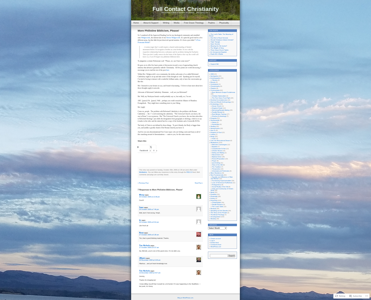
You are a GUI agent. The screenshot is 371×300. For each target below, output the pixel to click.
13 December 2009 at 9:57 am (149, 273)
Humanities (215, 124)
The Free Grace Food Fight (221, 98)
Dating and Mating (218, 152)
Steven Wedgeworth (173, 38)
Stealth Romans (217, 204)
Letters (213, 134)
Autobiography (215, 78)
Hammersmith (215, 120)
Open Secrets (215, 44)
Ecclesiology (215, 104)
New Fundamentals (217, 175)
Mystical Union (217, 157)
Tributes (214, 80)
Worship (213, 218)
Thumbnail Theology (217, 214)
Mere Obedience (216, 173)
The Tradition (216, 167)
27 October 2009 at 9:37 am (149, 247)
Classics (213, 88)
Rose (141, 233)
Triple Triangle (215, 42)
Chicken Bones (217, 150)
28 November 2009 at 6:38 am (149, 260)
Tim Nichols (144, 245)
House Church (217, 106)
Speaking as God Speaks (219, 210)
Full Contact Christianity (185, 9)
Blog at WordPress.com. (186, 298)
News (212, 192)
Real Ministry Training (219, 114)
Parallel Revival (217, 112)
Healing (213, 126)
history (214, 122)
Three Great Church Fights (219, 50)
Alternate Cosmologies (219, 144)
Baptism (214, 146)
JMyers (142, 258)
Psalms (211, 23)
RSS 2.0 (189, 172)
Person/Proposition (218, 159)
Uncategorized (215, 216)
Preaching (214, 200)
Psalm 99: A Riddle (217, 54)
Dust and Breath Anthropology (221, 102)
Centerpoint (214, 84)
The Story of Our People (219, 212)
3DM (212, 74)
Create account (216, 238)
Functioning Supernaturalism (221, 180)
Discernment (216, 155)
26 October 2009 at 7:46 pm (149, 209)
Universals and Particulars (220, 171)
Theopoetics (216, 169)
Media (176, 23)
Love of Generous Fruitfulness (222, 182)
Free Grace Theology (194, 23)
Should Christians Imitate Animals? (222, 40)
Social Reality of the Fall (220, 186)
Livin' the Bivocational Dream (220, 140)
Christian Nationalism (219, 96)
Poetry (213, 198)
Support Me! (215, 64)
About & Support (150, 23)
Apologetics (214, 76)
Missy (141, 195)
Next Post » (199, 183)
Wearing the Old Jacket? (219, 46)
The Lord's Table (217, 206)
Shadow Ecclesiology (219, 116)
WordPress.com (216, 246)
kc (140, 220)
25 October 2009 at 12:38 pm (149, 197)
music (214, 138)
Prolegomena (216, 184)
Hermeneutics (215, 128)
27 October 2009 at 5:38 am (149, 235)
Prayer (214, 161)
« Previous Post (143, 183)
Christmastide (216, 202)
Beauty (213, 82)
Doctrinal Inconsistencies (219, 100)
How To (213, 130)
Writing (166, 23)
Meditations (143, 172)
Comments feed (216, 244)
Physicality (224, 23)
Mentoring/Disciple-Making (220, 110)
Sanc (141, 207)
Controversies (215, 90)
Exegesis (214, 118)
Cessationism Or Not (219, 148)
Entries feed (215, 242)
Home (136, 23)
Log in (213, 240)
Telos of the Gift (217, 165)
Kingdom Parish (217, 108)
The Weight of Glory (217, 48)
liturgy (212, 136)
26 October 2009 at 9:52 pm (149, 222)
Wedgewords (145, 38)
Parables (214, 194)
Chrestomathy (215, 86)
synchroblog (216, 163)
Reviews (213, 208)
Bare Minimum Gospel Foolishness (223, 92)
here (167, 70)
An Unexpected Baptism (218, 52)
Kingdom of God (216, 132)
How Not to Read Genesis (219, 38)
